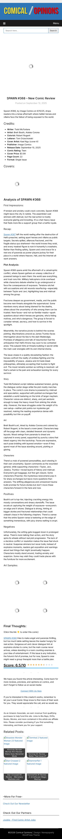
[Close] (59, 3)
